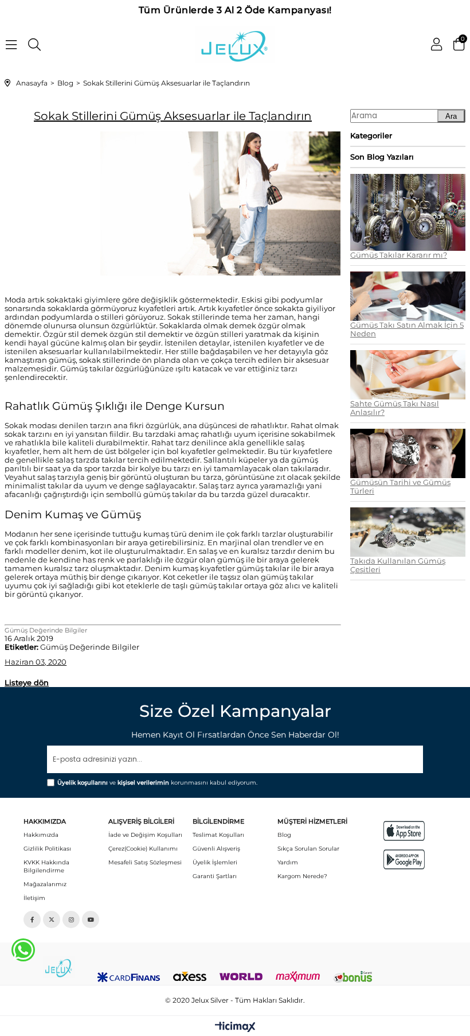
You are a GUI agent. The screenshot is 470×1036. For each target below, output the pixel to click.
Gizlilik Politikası (47, 848)
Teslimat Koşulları (218, 835)
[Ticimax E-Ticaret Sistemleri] (235, 1028)
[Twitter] (51, 919)
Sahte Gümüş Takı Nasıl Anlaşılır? (394, 408)
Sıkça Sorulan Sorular (308, 848)
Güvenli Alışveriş (216, 848)
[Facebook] (32, 919)
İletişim (34, 898)
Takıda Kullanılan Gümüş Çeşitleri (397, 565)
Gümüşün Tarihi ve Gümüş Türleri (400, 486)
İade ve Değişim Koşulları (145, 835)
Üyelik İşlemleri (215, 862)
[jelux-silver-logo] (59, 967)
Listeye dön (27, 682)
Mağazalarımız (44, 884)
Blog (284, 835)
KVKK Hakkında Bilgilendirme (46, 866)
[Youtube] (90, 919)
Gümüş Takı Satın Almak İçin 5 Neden (407, 329)
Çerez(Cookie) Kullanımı (143, 848)
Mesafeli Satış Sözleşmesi (145, 862)
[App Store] (404, 831)
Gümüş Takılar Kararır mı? (398, 255)
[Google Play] (404, 859)
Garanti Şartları (215, 876)
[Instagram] (71, 919)
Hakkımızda (40, 835)
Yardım (287, 862)
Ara (451, 116)
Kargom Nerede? (302, 876)
